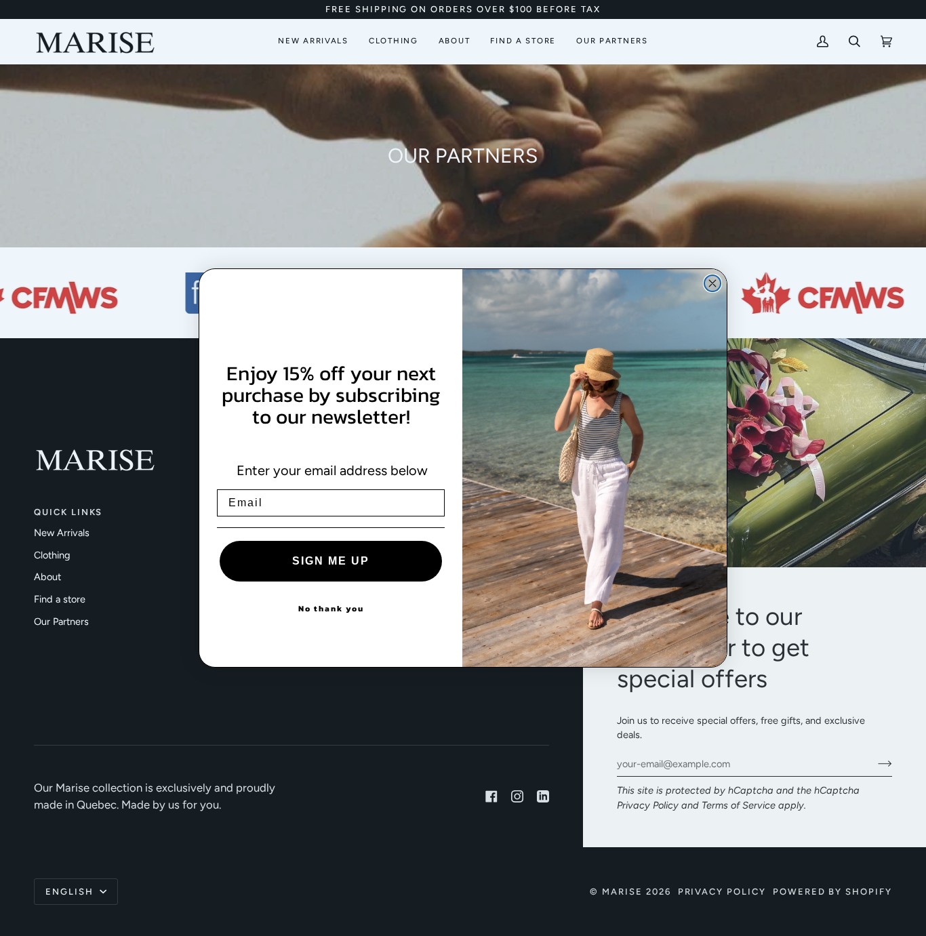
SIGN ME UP (330, 561)
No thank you (331, 609)
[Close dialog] (712, 283)
